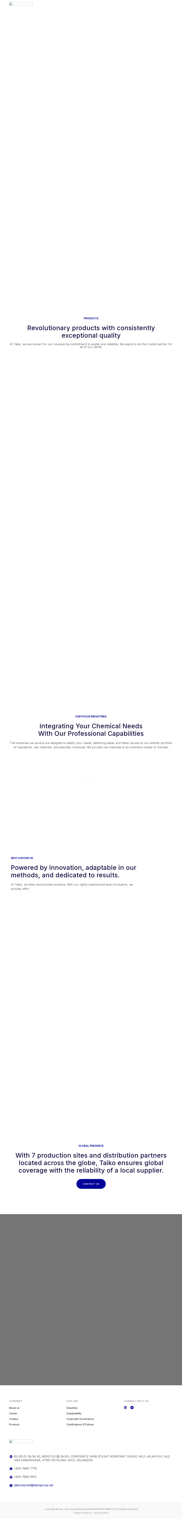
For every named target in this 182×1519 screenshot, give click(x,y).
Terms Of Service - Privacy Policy (91, 1513)
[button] (94, 778)
